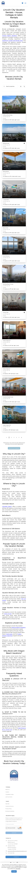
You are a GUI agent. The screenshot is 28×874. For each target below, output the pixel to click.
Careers (7, 791)
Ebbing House (6, 143)
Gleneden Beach (7, 506)
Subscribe (14, 832)
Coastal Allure (6, 199)
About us (7, 789)
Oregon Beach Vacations (9, 35)
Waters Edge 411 (6, 368)
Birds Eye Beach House (8, 284)
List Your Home (9, 796)
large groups (7, 613)
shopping (22, 627)
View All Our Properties (14, 448)
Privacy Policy (9, 808)
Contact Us (16, 856)
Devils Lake (9, 634)
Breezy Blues (6, 171)
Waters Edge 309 (7, 425)
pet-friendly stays (18, 40)
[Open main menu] (25, 3)
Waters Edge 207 (6, 340)
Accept (14, 871)
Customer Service (10, 806)
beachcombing (16, 627)
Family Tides (5, 312)
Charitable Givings (9, 794)
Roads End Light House (8, 397)
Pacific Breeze (6, 256)
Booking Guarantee (10, 811)
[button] (22, 3)
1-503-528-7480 (11, 853)
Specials (7, 803)
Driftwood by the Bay (7, 115)
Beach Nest (5, 227)
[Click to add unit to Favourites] (24, 97)
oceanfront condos (7, 40)
